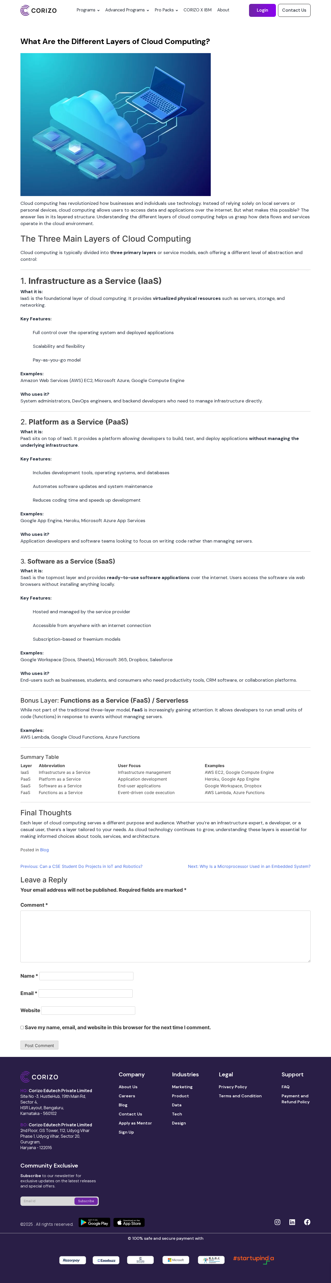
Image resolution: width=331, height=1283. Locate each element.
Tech (177, 1114)
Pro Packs (164, 10)
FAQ (286, 1087)
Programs (86, 10)
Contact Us (294, 10)
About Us (128, 1087)
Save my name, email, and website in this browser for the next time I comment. (118, 1027)
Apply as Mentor (135, 1123)
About (223, 10)
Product (180, 1096)
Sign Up (126, 1132)
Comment (34, 905)
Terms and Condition (240, 1096)
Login (262, 10)
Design (179, 1123)
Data (177, 1105)
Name (29, 976)
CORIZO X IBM (198, 10)
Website (30, 1010)
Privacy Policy (233, 1087)
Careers (127, 1096)
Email (28, 993)
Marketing (182, 1087)
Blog (44, 849)
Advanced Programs (125, 10)
